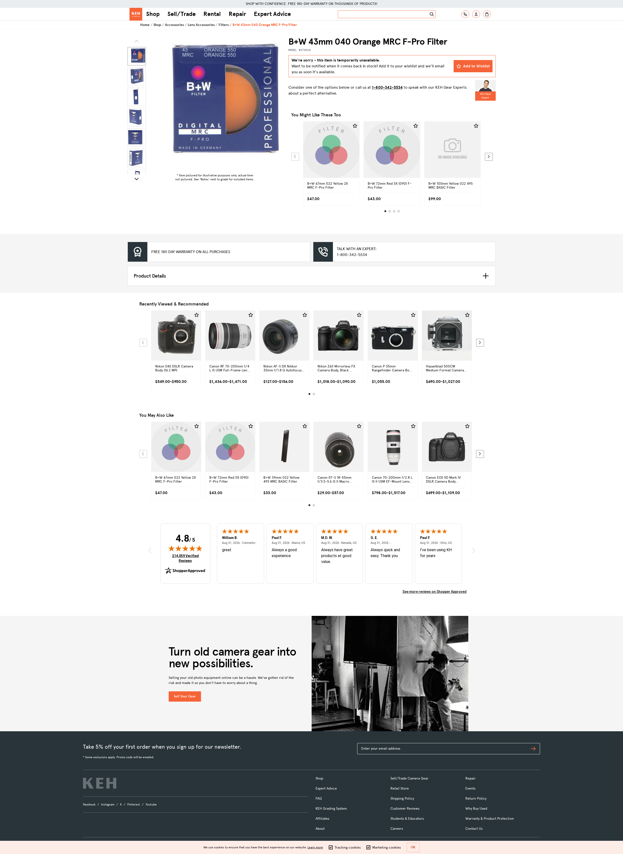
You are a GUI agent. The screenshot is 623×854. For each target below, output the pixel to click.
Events (470, 788)
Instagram (107, 804)
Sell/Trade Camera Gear (409, 778)
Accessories (174, 25)
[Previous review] (149, 550)
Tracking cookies (348, 847)
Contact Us (473, 829)
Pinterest (133, 804)
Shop (153, 14)
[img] (185, 548)
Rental (212, 14)
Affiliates (322, 819)
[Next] (136, 178)
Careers (396, 829)
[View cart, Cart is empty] (487, 14)
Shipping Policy (402, 798)
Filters (224, 25)
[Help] (465, 14)
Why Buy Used (476, 808)
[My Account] (476, 14)
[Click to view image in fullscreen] (214, 103)
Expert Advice (272, 14)
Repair (237, 14)
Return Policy (475, 798)
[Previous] (295, 157)
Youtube (151, 804)
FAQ (319, 798)
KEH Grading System (331, 808)
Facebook (89, 804)
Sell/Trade (181, 14)
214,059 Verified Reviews (186, 558)
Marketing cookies (386, 847)
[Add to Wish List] (355, 125)
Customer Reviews (404, 808)
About (320, 829)
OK (413, 847)
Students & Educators (407, 819)
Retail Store (399, 788)
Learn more (315, 847)
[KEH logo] (99, 783)
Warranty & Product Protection (489, 819)
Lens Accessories (201, 25)
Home (145, 25)
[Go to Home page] (135, 14)
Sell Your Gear (185, 696)
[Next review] (473, 550)
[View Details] (331, 155)
